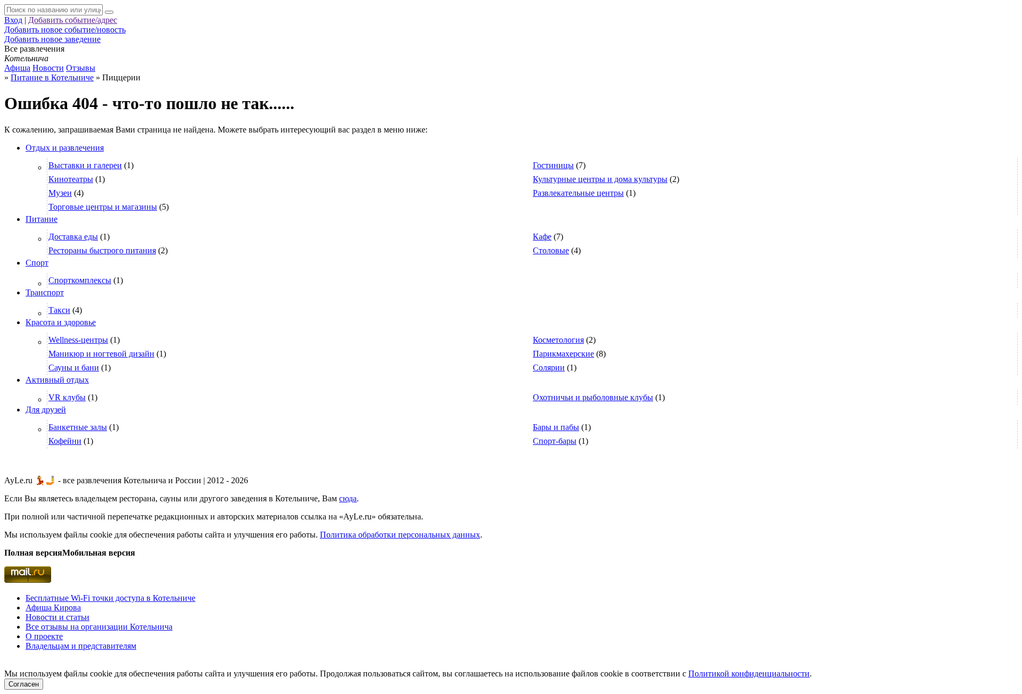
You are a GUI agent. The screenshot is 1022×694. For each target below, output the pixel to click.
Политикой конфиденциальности (749, 673)
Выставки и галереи (85, 165)
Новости (48, 67)
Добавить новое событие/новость (65, 29)
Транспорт (45, 292)
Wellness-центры (78, 339)
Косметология (558, 339)
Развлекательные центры (578, 192)
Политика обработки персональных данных (400, 534)
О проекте (44, 636)
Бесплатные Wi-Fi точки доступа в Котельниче (110, 597)
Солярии (549, 367)
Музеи (60, 192)
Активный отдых (57, 379)
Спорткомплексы (79, 280)
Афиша (17, 67)
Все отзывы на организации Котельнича (99, 626)
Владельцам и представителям (81, 645)
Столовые (551, 250)
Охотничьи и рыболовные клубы (593, 397)
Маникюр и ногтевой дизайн (101, 353)
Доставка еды (73, 236)
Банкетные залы (77, 427)
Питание (41, 219)
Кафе (542, 236)
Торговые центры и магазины (102, 206)
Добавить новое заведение (52, 39)
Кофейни (64, 440)
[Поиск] (109, 12)
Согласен (24, 684)
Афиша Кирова (53, 607)
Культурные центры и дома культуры (600, 179)
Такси (59, 310)
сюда (348, 498)
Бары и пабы (556, 427)
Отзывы (80, 67)
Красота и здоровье (61, 322)
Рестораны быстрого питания (102, 250)
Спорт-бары (554, 440)
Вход (13, 19)
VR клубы (67, 397)
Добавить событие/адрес (72, 19)
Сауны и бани (73, 367)
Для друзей (46, 409)
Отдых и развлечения (65, 147)
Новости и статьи (57, 617)
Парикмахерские (563, 353)
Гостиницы (553, 165)
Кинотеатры (70, 179)
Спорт (37, 262)
